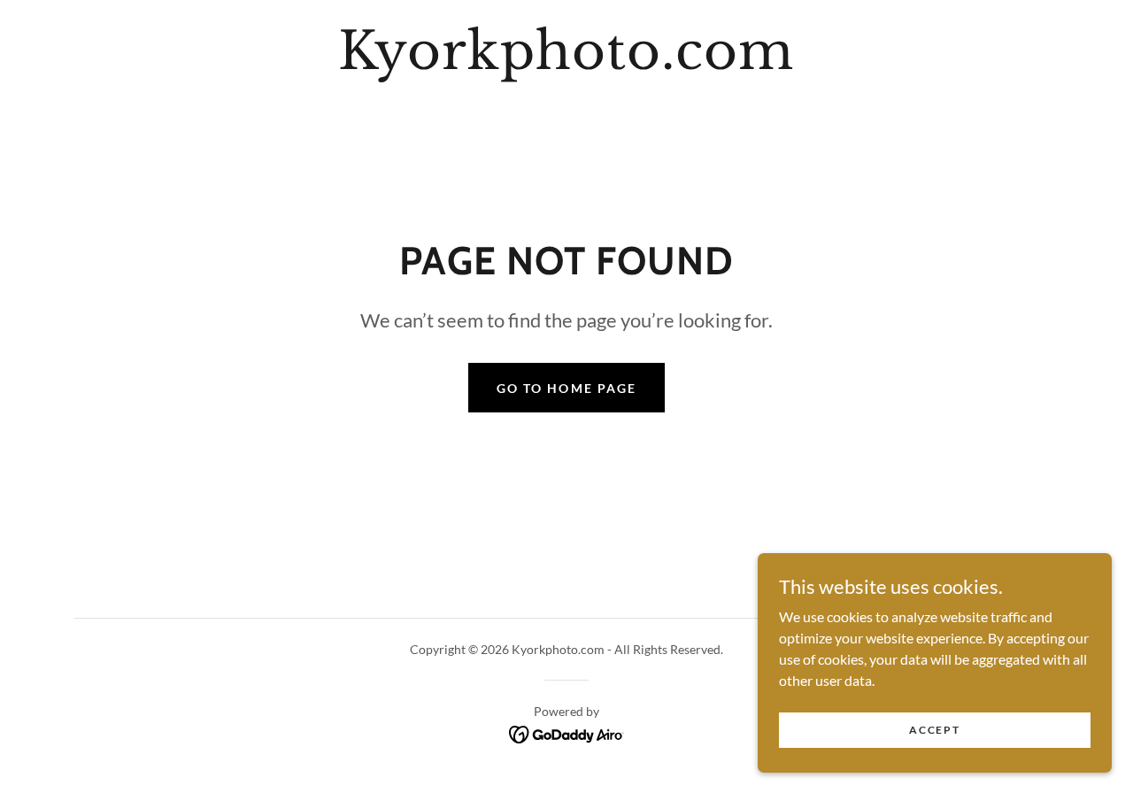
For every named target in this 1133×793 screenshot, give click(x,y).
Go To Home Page (566, 388)
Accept (934, 729)
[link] (566, 63)
